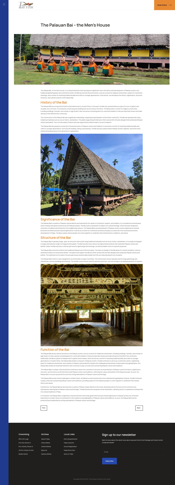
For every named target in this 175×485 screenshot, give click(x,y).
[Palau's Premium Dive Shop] (25, 5)
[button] (4, 4)
